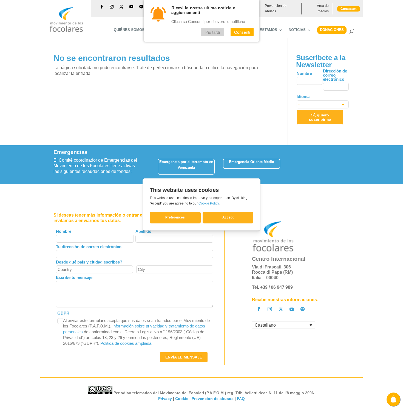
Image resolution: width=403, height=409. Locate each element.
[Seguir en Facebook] (102, 6)
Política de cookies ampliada (125, 343)
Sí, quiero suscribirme (320, 117)
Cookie (181, 398)
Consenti (242, 32)
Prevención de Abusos (275, 8)
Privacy (165, 398)
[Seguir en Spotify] (141, 6)
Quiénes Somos (129, 30)
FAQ (241, 398)
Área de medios (323, 8)
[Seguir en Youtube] (131, 6)
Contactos (348, 9)
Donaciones (332, 30)
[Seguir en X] (121, 6)
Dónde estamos (261, 30)
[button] (349, 164)
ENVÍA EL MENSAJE (183, 357)
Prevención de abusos (213, 398)
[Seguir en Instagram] (111, 6)
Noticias (297, 30)
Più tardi (212, 32)
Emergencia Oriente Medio (251, 162)
